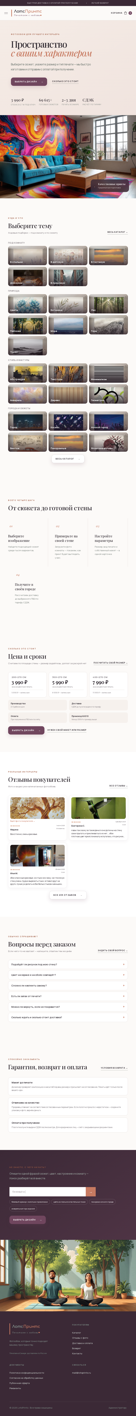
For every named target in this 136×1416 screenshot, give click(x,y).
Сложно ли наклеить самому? (29, 985)
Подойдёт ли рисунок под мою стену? (34, 964)
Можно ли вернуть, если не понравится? (35, 1006)
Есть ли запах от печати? (26, 996)
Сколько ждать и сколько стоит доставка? (36, 1017)
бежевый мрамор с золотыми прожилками (30, 1202)
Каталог (76, 1332)
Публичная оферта (19, 1383)
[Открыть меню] (6, 13)
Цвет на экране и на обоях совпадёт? (33, 974)
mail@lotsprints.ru (81, 1372)
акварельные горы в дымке (23, 1208)
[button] (37, 817)
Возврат (76, 1348)
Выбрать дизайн (29, 81)
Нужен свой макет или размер (66, 730)
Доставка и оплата (82, 1343)
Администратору (118, 1407)
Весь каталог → (117, 232)
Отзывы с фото (80, 1337)
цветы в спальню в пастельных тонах (69, 1202)
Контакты (77, 1353)
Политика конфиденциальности (26, 1372)
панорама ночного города (102, 1202)
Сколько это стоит (65, 81)
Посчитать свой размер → (111, 662)
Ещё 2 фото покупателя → (22, 821)
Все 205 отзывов (67, 895)
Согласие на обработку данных (26, 1377)
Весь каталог (68, 458)
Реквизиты (15, 1388)
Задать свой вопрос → (113, 950)
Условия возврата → (114, 1067)
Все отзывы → (118, 785)
